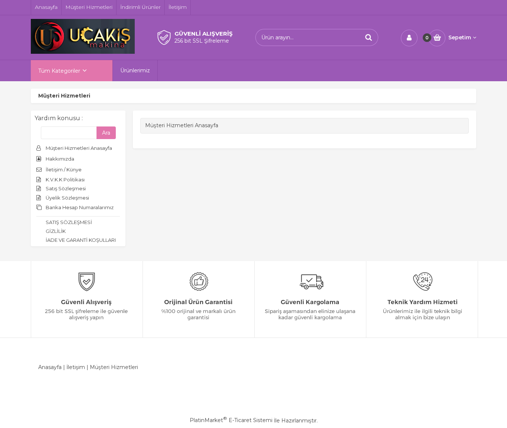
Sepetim (459, 37)
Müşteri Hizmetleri (114, 367)
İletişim (75, 367)
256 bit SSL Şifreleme (201, 40)
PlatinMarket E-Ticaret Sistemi (231, 420)
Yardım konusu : (59, 118)
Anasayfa (50, 367)
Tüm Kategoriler (59, 71)
